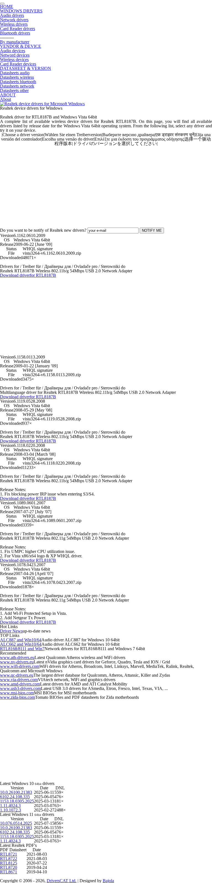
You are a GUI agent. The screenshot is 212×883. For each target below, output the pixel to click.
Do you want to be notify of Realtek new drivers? (43, 230)
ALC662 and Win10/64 (20, 644)
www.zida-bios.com (17, 697)
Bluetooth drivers (15, 33)
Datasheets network (17, 86)
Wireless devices (14, 59)
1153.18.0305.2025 (17, 801)
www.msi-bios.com (17, 692)
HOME (6, 6)
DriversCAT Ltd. (61, 880)
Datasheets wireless (17, 77)
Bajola (108, 880)
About (5, 99)
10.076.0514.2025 (16, 823)
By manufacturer (14, 41)
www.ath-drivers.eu (17, 657)
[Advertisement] (106, 184)
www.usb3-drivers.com (20, 688)
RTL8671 (8, 871)
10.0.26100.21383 (16, 792)
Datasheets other (14, 90)
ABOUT (8, 95)
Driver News (11, 631)
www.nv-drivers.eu (17, 662)
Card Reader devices (18, 64)
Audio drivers (12, 15)
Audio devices (12, 50)
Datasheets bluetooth (18, 81)
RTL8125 (8, 863)
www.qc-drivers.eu (16, 675)
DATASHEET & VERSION (25, 68)
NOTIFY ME (152, 230)
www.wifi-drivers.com (19, 666)
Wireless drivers (14, 24)
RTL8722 (8, 858)
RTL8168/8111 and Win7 (22, 648)
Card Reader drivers (17, 28)
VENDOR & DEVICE (20, 46)
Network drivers (14, 19)
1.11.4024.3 (10, 805)
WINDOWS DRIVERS (21, 11)
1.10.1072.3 (10, 810)
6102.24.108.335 (15, 796)
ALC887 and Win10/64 (20, 639)
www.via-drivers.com (19, 679)
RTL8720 (8, 867)
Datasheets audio (15, 72)
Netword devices (15, 55)
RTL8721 (8, 854)
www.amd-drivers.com (20, 684)
